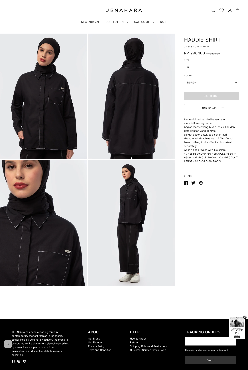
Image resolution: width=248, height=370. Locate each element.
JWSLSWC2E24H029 (196, 46)
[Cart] (237, 10)
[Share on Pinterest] (201, 183)
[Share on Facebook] (186, 183)
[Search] (213, 10)
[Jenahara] (124, 10)
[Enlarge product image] (43, 96)
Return (134, 342)
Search (210, 360)
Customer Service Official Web (148, 349)
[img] (13, 360)
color (188, 75)
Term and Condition (99, 349)
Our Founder (95, 342)
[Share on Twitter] (194, 183)
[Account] (230, 10)
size (187, 60)
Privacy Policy (96, 346)
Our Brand (94, 338)
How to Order (138, 338)
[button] (211, 108)
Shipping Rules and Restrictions (148, 346)
